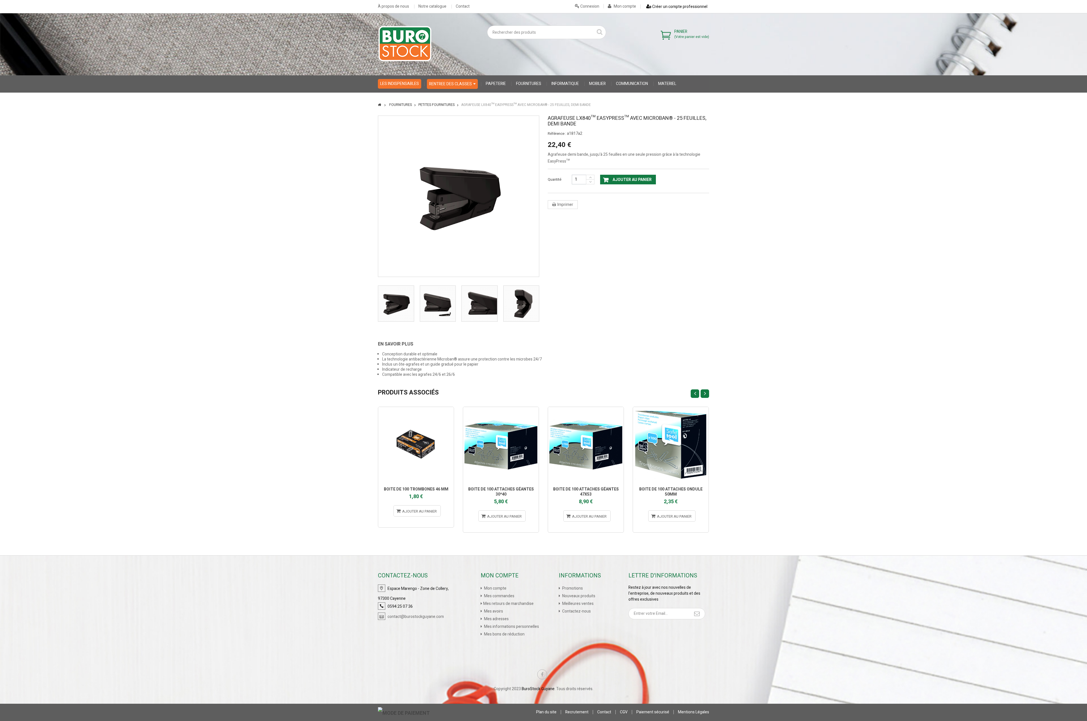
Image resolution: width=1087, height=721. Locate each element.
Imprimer (565, 205)
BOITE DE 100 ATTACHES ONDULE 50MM (671, 491)
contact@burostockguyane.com (416, 617)
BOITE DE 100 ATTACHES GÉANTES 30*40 (501, 491)
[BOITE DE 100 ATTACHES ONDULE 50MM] (671, 445)
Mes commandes (498, 596)
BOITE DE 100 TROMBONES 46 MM (416, 489)
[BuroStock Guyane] (405, 43)
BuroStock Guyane (538, 689)
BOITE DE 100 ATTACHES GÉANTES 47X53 (586, 491)
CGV (624, 712)
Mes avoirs (493, 611)
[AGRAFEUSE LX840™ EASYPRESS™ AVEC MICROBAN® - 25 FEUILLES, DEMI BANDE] (396, 303)
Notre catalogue (432, 6)
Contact (463, 6)
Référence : (557, 133)
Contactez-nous (576, 611)
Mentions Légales (693, 712)
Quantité (554, 179)
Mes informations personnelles (511, 627)
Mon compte (624, 6)
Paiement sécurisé (652, 712)
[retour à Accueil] (379, 104)
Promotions (572, 588)
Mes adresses (496, 619)
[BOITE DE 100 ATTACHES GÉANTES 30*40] (501, 445)
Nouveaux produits (578, 596)
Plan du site (546, 712)
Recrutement (577, 712)
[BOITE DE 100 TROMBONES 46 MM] (416, 445)
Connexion (589, 6)
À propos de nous (393, 6)
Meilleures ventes (577, 604)
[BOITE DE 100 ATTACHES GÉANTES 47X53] (586, 445)
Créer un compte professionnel (679, 7)
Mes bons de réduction (504, 634)
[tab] (399, 344)
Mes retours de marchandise (508, 604)
